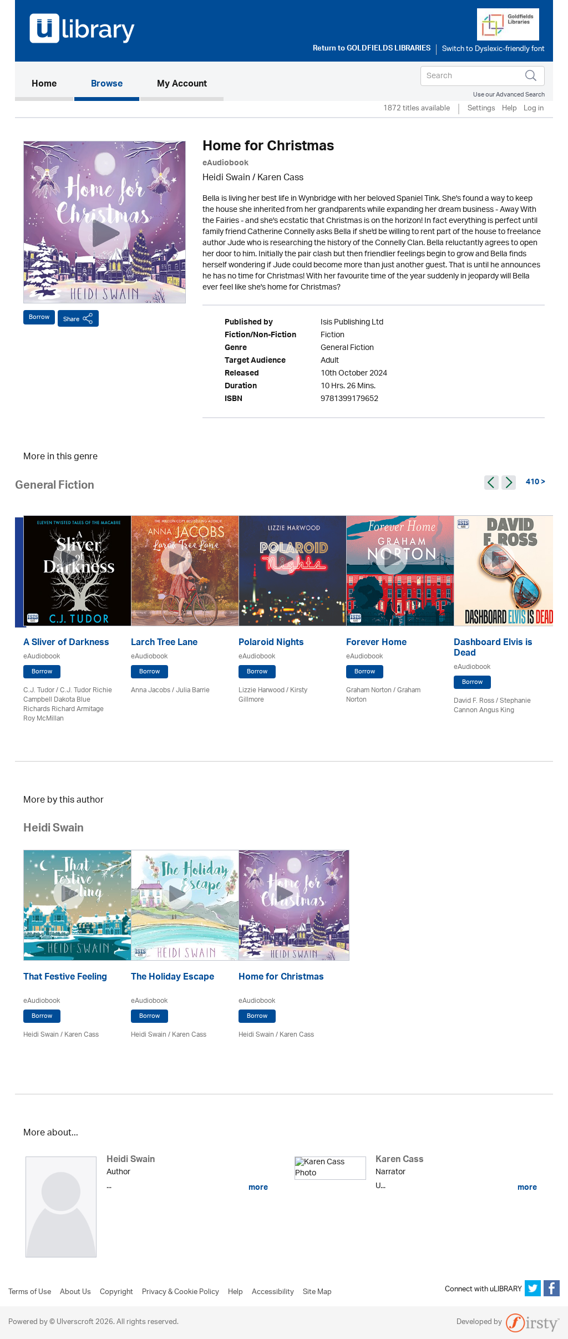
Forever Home (376, 643)
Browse (107, 85)
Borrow (39, 317)
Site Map (317, 1292)
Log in (534, 109)
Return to (371, 49)
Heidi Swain (226, 178)
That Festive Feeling (65, 978)
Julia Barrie (193, 690)
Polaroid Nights (271, 643)
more (257, 1187)
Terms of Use (29, 1292)
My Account (182, 85)
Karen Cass (280, 178)
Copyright (116, 1292)
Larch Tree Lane (164, 643)
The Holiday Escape (172, 978)
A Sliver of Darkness (66, 643)
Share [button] (71, 319)
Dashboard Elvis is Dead (493, 649)
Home (52, 84)
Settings (481, 109)
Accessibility (273, 1292)
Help (509, 109)
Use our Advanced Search (509, 95)
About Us (75, 1292)
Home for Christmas (281, 978)
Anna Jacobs (150, 690)
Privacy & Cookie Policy (180, 1292)
